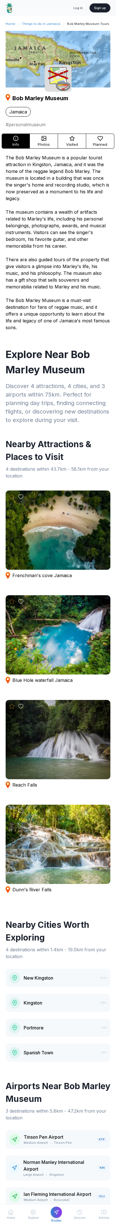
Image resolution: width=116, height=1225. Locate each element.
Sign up (100, 8)
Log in (78, 8)
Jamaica (18, 112)
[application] (58, 59)
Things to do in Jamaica (41, 24)
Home (10, 24)
